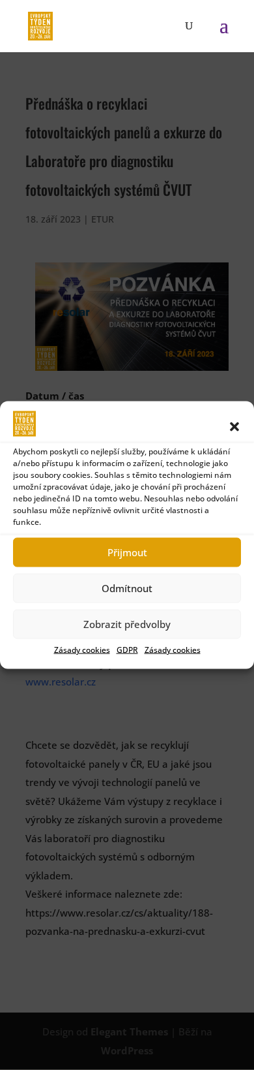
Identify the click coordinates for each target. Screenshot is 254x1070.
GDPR (127, 649)
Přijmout (127, 552)
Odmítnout (127, 588)
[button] (234, 426)
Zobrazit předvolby (127, 624)
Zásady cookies (82, 649)
